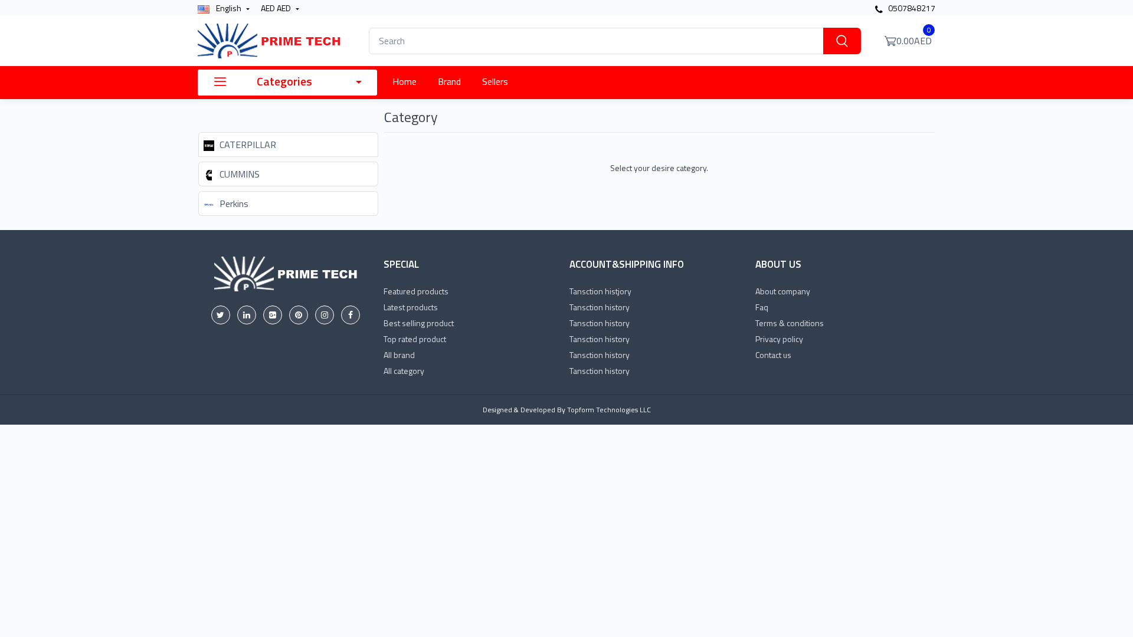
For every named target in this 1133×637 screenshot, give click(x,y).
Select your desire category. (659, 168)
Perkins (232, 203)
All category (404, 371)
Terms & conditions (789, 323)
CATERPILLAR (246, 144)
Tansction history (599, 307)
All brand (399, 355)
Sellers (495, 81)
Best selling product (419, 323)
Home (404, 81)
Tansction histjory (600, 291)
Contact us (773, 355)
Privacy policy (779, 339)
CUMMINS (238, 174)
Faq (761, 307)
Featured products (416, 291)
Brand (449, 81)
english (228, 8)
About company (782, 291)
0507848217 (910, 8)
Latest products (411, 307)
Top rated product (415, 339)
